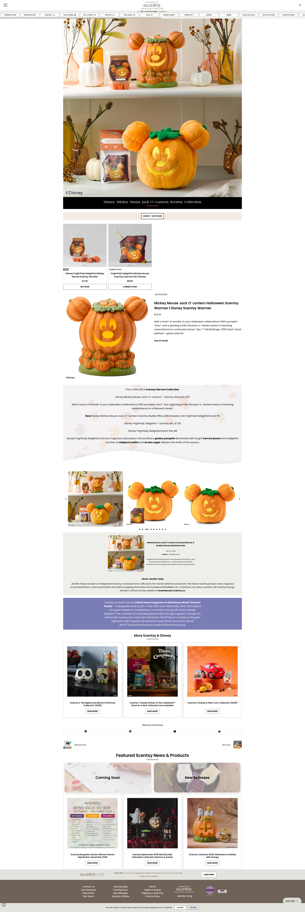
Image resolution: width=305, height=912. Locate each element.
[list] (152, 11)
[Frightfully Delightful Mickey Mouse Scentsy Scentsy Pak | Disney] (130, 246)
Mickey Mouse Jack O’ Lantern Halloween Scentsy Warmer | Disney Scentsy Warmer (196, 305)
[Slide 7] (159, 529)
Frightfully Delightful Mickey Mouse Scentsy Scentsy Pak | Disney (130, 275)
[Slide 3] (145, 529)
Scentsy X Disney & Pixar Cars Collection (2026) (212, 703)
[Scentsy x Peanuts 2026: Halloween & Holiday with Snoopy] (212, 824)
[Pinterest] (130, 731)
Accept (180, 907)
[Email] (175, 731)
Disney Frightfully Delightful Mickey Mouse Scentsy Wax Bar (85, 275)
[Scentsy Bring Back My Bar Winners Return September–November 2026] (92, 824)
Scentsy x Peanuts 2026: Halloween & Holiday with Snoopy (212, 855)
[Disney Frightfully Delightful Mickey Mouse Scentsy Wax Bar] (85, 246)
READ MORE (93, 712)
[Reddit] (219, 731)
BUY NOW (85, 286)
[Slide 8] (162, 529)
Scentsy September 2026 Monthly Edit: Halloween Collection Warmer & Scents (152, 855)
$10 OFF (290, 901)
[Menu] (5, 5)
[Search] (300, 5)
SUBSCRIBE (209, 874)
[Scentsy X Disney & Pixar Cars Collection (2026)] (212, 672)
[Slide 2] (142, 529)
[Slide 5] (153, 529)
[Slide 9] (165, 529)
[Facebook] (86, 731)
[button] (95, 498)
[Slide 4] (149, 529)
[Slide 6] (156, 529)
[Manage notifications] (4, 905)
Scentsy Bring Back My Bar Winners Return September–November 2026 (92, 855)
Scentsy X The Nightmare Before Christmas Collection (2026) (92, 704)
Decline (193, 907)
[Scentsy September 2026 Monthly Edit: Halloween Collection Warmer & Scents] (152, 824)
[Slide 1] (139, 529)
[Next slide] (239, 499)
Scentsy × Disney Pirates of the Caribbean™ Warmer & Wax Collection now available (152, 704)
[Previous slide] (65, 499)
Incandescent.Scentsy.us (171, 590)
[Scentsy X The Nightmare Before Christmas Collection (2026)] (92, 672)
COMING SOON (130, 286)
